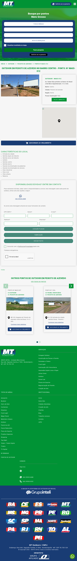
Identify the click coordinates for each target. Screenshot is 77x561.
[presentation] (6, 286)
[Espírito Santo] (38, 504)
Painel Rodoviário (6, 428)
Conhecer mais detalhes (18, 324)
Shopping (4, 437)
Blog (39, 413)
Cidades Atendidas (44, 404)
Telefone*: (7, 219)
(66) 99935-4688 (20, 199)
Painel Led (41, 379)
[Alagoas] (65, 529)
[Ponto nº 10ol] (57, 305)
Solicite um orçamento (62, 4)
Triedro (3, 446)
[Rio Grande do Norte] (38, 529)
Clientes (41, 410)
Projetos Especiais (7, 434)
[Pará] (11, 529)
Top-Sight (4, 440)
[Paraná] (38, 512)
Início (3, 64)
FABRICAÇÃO (38, 235)
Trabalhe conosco (44, 416)
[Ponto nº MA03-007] (19, 305)
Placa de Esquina (6, 431)
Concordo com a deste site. (23, 246)
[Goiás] (52, 504)
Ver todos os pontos (38, 281)
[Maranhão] (38, 521)
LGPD (40, 422)
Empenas (4, 410)
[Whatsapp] (21, 477)
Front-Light (42, 364)
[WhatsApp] (72, 556)
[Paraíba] (38, 538)
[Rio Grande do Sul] (65, 512)
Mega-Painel (5, 416)
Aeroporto (4, 398)
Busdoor (3, 401)
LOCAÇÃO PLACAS (38, 229)
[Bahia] (11, 504)
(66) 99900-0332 (28, 481)
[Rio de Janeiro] (25, 529)
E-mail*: (53, 212)
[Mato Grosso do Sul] (11, 512)
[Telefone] (21, 481)
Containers (4, 407)
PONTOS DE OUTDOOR (8, 457)
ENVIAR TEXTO (38, 241)
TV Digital (4, 449)
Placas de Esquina (44, 382)
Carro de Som (5, 404)
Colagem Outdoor (44, 355)
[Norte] (52, 521)
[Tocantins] (52, 529)
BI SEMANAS (5, 453)
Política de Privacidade (25, 246)
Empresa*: (43, 219)
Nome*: (30, 212)
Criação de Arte (43, 388)
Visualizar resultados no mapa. (17, 45)
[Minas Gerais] (25, 512)
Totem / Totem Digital (8, 443)
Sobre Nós (41, 401)
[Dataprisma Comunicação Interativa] (38, 553)
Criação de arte (43, 407)
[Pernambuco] (52, 512)
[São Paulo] (25, 521)
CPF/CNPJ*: (8, 212)
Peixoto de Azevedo (24, 64)
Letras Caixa (42, 373)
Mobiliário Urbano (6, 419)
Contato (41, 419)
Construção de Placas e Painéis (48, 358)
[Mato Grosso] (65, 504)
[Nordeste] (65, 521)
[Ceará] (25, 504)
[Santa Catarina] (11, 521)
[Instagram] (21, 471)
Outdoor (11, 64)
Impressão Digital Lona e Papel (48, 370)
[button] (59, 121)
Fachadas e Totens (44, 361)
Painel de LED (5, 425)
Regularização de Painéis (46, 385)
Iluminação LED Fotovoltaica (47, 367)
